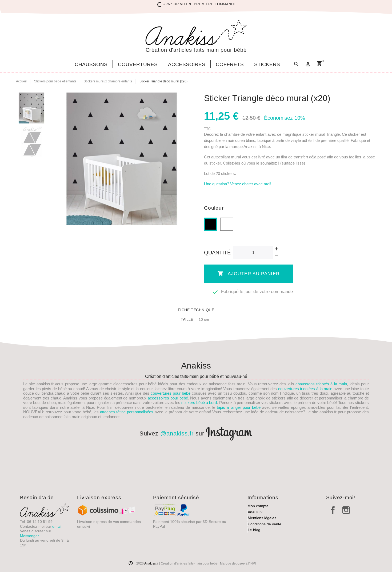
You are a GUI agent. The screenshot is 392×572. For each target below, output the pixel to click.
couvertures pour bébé (170, 393)
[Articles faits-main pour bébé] (196, 32)
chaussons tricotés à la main (321, 384)
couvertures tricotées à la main (305, 388)
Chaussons (91, 64)
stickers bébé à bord (199, 402)
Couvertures (138, 64)
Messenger (29, 536)
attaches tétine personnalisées (126, 412)
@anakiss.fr (177, 433)
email (56, 526)
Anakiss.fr (151, 563)
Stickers (267, 64)
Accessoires (186, 64)
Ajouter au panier (248, 273)
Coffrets (230, 64)
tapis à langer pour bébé (239, 407)
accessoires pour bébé (168, 398)
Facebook (332, 510)
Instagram (346, 510)
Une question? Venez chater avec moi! (237, 184)
